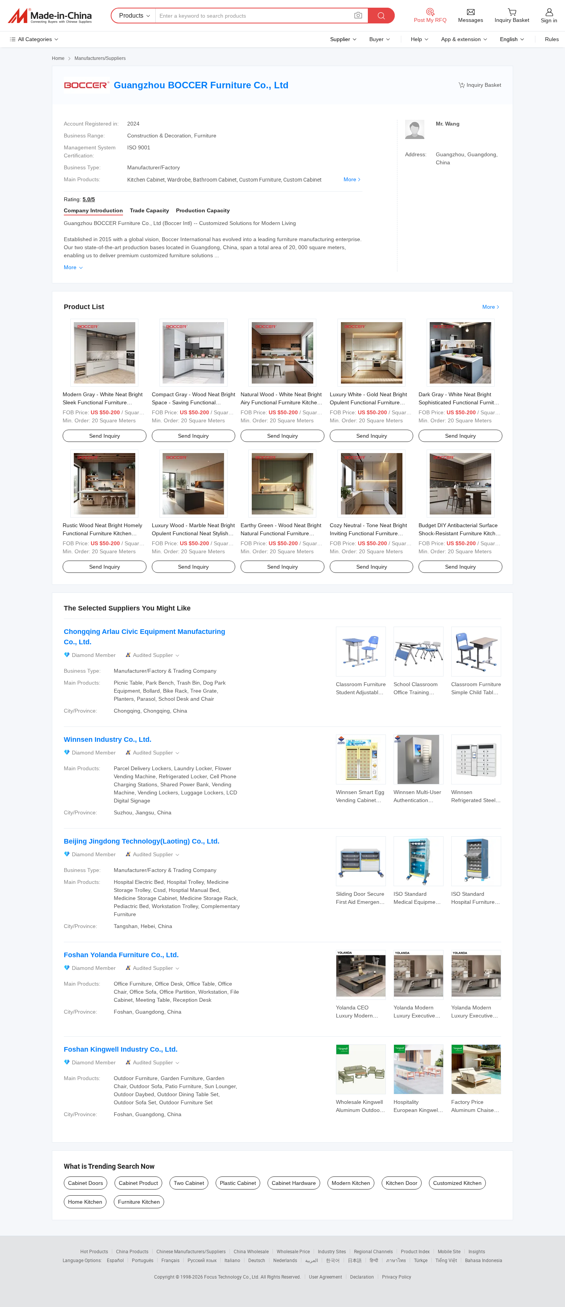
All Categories (35, 39)
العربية (311, 1260)
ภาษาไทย (396, 1260)
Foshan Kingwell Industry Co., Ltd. (121, 1049)
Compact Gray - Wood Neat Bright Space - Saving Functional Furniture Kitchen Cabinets (193, 402)
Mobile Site (449, 1251)
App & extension (461, 39)
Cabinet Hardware (294, 1183)
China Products (132, 1251)
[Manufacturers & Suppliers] (49, 16)
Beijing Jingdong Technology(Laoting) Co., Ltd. (141, 841)
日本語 (355, 1260)
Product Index (415, 1251)
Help (416, 39)
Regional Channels (373, 1251)
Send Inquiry (104, 436)
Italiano (232, 1260)
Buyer (376, 39)
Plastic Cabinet (238, 1183)
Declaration (362, 1277)
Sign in (549, 20)
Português (142, 1260)
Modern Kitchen (351, 1183)
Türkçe (420, 1260)
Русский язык (202, 1260)
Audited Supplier (157, 655)
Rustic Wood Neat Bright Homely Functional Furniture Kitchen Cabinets (102, 533)
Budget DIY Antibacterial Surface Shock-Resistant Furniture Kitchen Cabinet (460, 533)
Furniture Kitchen (139, 1202)
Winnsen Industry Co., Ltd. (107, 739)
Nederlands (285, 1260)
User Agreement (325, 1277)
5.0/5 (89, 199)
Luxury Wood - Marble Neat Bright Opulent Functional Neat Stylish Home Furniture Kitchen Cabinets (193, 533)
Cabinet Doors (85, 1183)
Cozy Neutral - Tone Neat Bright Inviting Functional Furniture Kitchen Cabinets (368, 533)
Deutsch (256, 1260)
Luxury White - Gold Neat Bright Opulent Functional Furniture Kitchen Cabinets (368, 402)
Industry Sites (332, 1251)
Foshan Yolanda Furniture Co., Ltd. (121, 955)
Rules (552, 39)
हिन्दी (374, 1260)
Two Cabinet (189, 1183)
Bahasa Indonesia (483, 1260)
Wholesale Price (293, 1251)
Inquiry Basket (480, 85)
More (350, 179)
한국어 (333, 1260)
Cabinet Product (138, 1183)
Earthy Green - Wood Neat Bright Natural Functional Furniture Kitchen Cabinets (281, 533)
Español (115, 1260)
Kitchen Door (401, 1183)
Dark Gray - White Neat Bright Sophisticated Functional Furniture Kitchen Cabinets (460, 402)
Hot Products (94, 1251)
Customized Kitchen (457, 1183)
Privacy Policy (396, 1277)
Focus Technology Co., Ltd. (232, 1277)
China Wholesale (251, 1251)
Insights (477, 1251)
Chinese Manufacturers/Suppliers (191, 1251)
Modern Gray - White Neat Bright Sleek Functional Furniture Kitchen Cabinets (103, 402)
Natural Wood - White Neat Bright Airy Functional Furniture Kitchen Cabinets (281, 402)
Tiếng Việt (446, 1260)
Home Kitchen (85, 1202)
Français (170, 1260)
